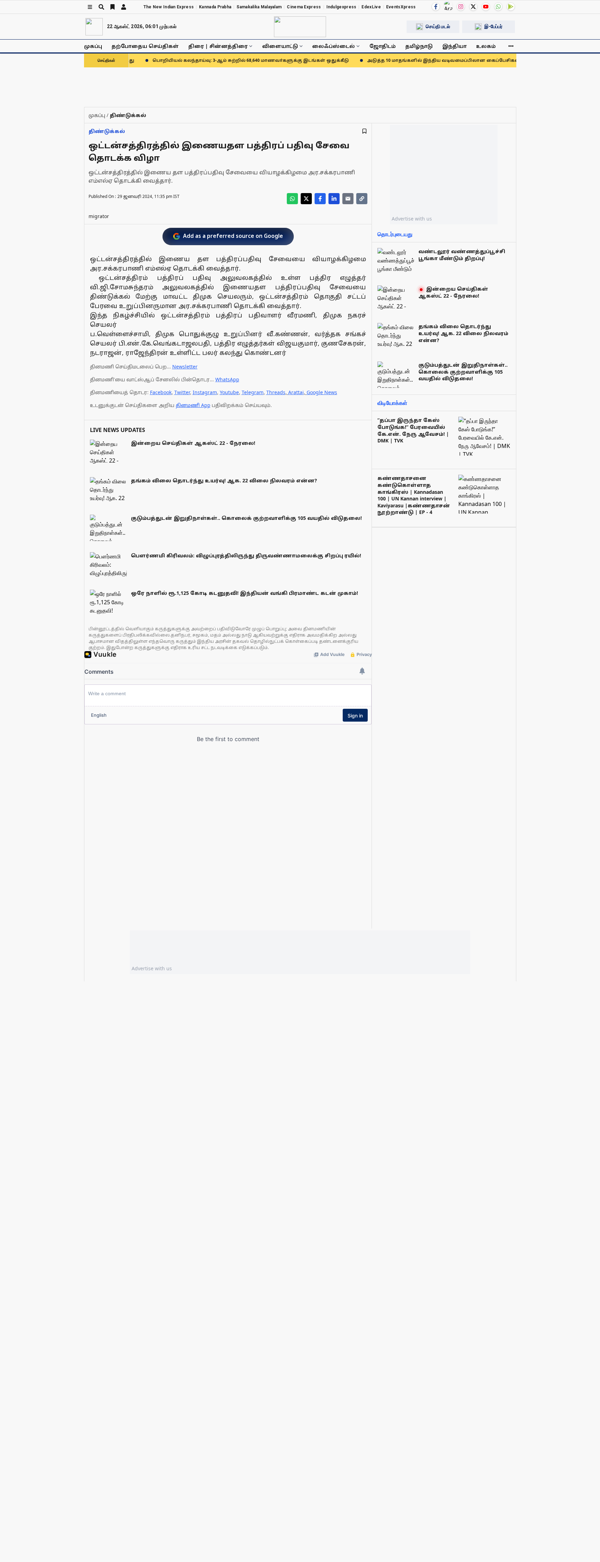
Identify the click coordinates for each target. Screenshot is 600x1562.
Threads (275, 392)
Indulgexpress (341, 7)
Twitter (182, 392)
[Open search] (101, 7)
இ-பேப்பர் (493, 26)
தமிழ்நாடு (419, 46)
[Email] (347, 198)
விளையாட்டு (280, 46)
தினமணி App (193, 405)
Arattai (296, 392)
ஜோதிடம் (382, 46)
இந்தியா (454, 46)
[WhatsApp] (498, 6)
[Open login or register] (123, 7)
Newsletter (185, 366)
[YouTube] (486, 6)
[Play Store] (511, 6)
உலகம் (486, 46)
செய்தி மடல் (438, 26)
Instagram (205, 392)
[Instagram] (461, 6)
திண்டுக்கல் (107, 131)
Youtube (229, 392)
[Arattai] (448, 6)
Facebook (161, 392)
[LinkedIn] (334, 198)
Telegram (253, 392)
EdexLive (371, 7)
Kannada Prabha (215, 7)
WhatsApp (227, 379)
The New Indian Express (168, 7)
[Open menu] (90, 7)
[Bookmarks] (112, 7)
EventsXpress (401, 7)
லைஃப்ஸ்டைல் (333, 46)
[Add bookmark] (364, 131)
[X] (473, 6)
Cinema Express (304, 7)
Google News (322, 392)
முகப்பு (93, 46)
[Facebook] (436, 6)
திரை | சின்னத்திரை (218, 46)
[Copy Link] (361, 198)
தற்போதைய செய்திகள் (145, 46)
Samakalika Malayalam (259, 7)
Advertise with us (412, 218)
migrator (99, 216)
